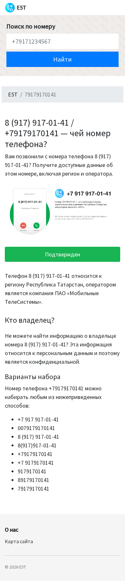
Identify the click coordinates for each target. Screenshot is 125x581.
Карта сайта (19, 541)
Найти (62, 59)
